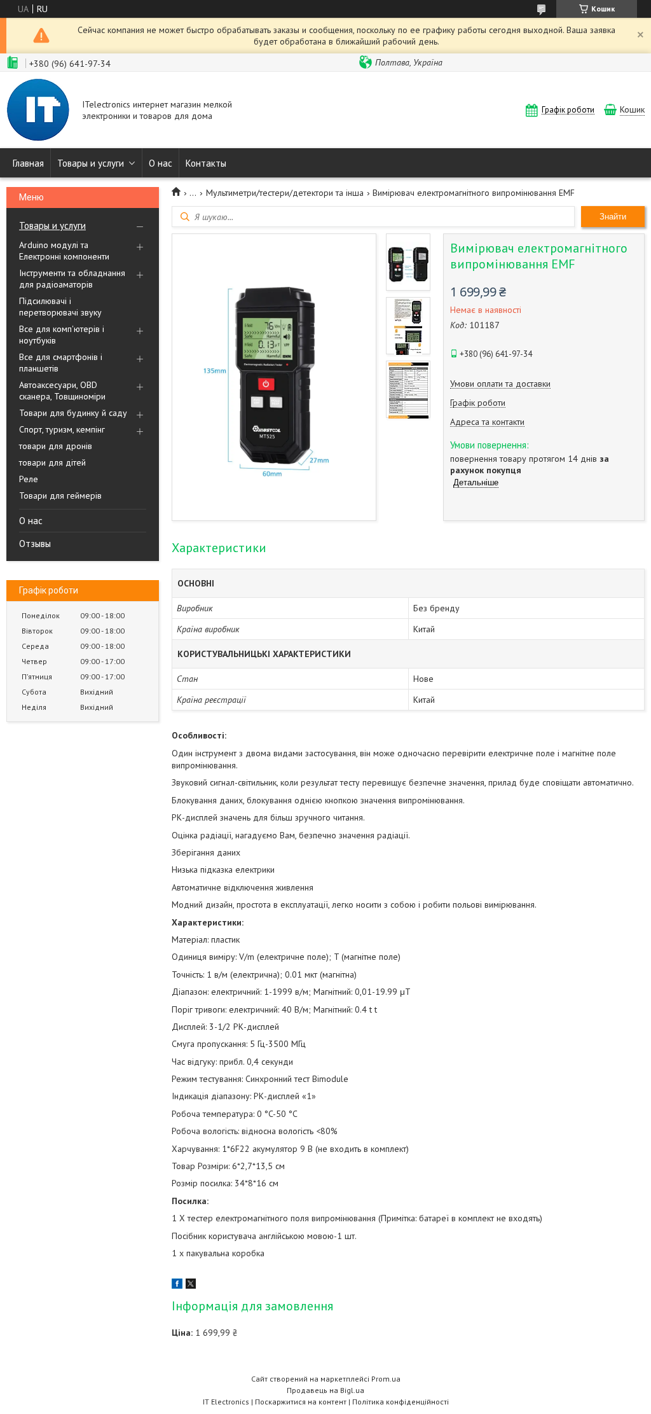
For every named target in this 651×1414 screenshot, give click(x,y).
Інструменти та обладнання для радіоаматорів (72, 278)
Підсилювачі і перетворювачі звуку (60, 306)
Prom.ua (386, 1378)
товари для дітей (52, 462)
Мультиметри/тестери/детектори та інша (285, 192)
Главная (28, 163)
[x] (191, 1285)
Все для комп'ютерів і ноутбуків (61, 334)
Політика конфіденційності (400, 1401)
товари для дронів (55, 446)
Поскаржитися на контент (300, 1401)
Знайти (613, 216)
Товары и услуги (90, 163)
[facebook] (177, 1285)
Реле (28, 479)
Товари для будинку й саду (73, 413)
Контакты (206, 163)
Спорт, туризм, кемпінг (62, 429)
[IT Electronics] (38, 111)
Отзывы (35, 543)
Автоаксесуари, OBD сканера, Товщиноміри (62, 390)
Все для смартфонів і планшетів (60, 362)
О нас (160, 163)
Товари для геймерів (60, 495)
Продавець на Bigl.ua (325, 1390)
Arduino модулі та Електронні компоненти (64, 250)
